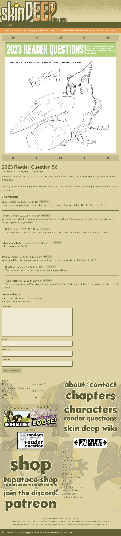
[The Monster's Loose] (44, 418)
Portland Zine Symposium (16, 388)
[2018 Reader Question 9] (30, 440)
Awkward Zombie (71, 460)
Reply (45, 201)
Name (5, 339)
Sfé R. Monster (104, 521)
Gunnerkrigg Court (71, 477)
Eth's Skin (67, 473)
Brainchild (66, 464)
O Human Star (69, 493)
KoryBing (23, 171)
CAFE (5, 395)
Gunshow (66, 480)
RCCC (5, 381)
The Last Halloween (72, 497)
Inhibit (65, 484)
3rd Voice (66, 457)
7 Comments (36, 171)
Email (5, 349)
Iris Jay (105, 524)
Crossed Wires (69, 470)
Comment (7, 306)
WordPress (52, 532)
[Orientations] (17, 419)
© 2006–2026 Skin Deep (16, 532)
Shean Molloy (85, 524)
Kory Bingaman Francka (62, 518)
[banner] (60, 11)
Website (6, 359)
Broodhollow (68, 467)
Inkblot (70, 532)
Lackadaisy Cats (70, 490)
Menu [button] (9, 25)
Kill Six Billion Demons (73, 487)
